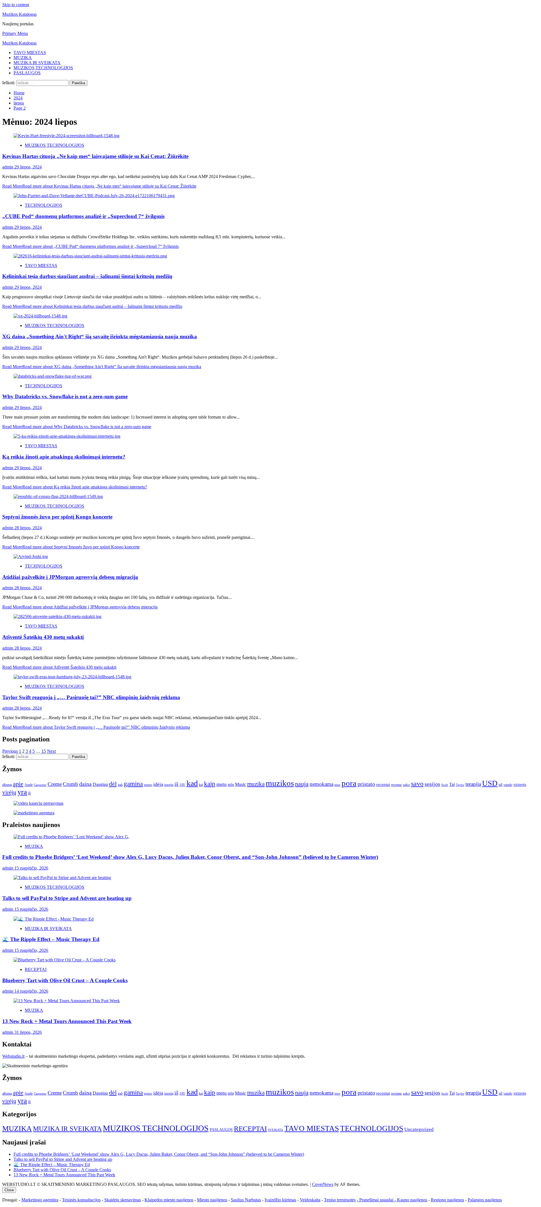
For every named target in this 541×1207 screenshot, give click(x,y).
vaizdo (508, 784)
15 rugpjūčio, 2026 (31, 868)
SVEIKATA (275, 1130)
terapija (473, 784)
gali (120, 785)
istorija (168, 784)
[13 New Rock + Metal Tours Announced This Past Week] (67, 1000)
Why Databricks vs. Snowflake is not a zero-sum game (65, 396)
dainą (85, 784)
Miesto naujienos (212, 1199)
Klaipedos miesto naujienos (169, 1199)
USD (490, 783)
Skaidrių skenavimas (122, 1199)
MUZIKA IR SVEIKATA (37, 62)
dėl (113, 784)
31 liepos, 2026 (28, 1032)
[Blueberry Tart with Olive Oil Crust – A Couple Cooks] (65, 959)
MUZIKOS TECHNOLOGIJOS (43, 67)
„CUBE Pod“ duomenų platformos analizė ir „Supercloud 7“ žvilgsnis (83, 216)
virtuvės (519, 785)
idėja (158, 784)
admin (8, 167)
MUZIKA (23, 57)
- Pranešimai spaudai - (377, 1199)
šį (29, 793)
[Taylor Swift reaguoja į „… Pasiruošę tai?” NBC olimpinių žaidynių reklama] (72, 676)
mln (231, 785)
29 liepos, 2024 (28, 167)
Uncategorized (419, 1129)
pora (349, 783)
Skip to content (15, 4)
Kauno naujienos (412, 1199)
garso (148, 785)
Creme (55, 784)
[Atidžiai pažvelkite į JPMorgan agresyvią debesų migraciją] (31, 556)
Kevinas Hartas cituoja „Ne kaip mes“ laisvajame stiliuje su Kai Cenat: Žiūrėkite (95, 156)
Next (51, 751)
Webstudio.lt (13, 1056)
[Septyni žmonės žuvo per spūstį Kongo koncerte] (58, 496)
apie (18, 784)
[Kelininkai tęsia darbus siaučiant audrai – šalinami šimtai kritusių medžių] (90, 256)
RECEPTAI (35, 969)
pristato (366, 784)
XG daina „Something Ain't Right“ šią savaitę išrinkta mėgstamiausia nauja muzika (99, 336)
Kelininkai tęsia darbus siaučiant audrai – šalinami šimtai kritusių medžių (87, 276)
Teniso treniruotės (340, 1199)
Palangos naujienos (485, 1199)
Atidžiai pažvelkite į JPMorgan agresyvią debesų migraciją (70, 577)
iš (176, 784)
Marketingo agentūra (39, 1199)
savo (417, 783)
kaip (209, 783)
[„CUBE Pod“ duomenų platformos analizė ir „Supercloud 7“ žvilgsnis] (94, 195)
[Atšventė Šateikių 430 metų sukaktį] (57, 616)
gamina (133, 783)
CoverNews (322, 1184)
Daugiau (100, 784)
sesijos (432, 784)
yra (22, 792)
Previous (10, 751)
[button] (15, 33)
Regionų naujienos (447, 1199)
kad (192, 783)
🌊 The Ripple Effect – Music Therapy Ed (50, 939)
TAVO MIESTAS (30, 52)
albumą (7, 785)
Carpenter (40, 784)
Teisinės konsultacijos (81, 1199)
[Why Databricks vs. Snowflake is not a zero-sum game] (53, 376)
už (500, 785)
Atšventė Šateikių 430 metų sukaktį (43, 637)
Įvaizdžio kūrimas (280, 1199)
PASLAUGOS (27, 72)
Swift (444, 784)
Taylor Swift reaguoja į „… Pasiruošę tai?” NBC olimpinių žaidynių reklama (91, 697)
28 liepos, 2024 (28, 527)
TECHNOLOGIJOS (43, 205)
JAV (182, 785)
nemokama (321, 784)
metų (221, 784)
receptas (396, 785)
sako (406, 785)
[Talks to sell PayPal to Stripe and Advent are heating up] (62, 877)
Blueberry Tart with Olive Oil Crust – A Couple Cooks (65, 980)
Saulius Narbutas (246, 1199)
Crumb (70, 784)
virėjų (9, 792)
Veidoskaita (310, 1199)
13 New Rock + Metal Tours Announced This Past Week (67, 1021)
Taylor (460, 784)
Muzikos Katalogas (19, 14)
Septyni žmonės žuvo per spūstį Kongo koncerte (57, 517)
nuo (337, 785)
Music (240, 784)
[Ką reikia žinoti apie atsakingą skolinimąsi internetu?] (67, 436)
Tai (452, 784)
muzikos (280, 783)
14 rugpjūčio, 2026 (31, 991)
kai (201, 785)
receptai (383, 784)
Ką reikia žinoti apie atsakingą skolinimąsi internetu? (63, 457)
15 (43, 751)
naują (302, 783)
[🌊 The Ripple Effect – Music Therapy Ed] (54, 919)
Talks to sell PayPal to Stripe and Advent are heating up (67, 898)
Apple (29, 784)
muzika (256, 784)
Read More (99, 186)
